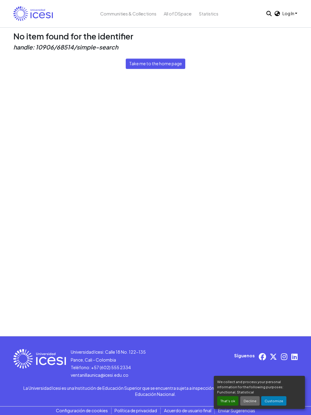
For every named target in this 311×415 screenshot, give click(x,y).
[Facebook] (262, 356)
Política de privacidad (135, 410)
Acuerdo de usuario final (187, 410)
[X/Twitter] (273, 356)
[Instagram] (284, 356)
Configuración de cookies (82, 410)
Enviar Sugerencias (236, 410)
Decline (250, 401)
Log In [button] (288, 13)
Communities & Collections (128, 14)
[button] (33, 13)
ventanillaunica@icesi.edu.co (99, 375)
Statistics (208, 14)
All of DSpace (178, 14)
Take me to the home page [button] (155, 63)
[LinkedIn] (294, 356)
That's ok (227, 401)
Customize (274, 401)
